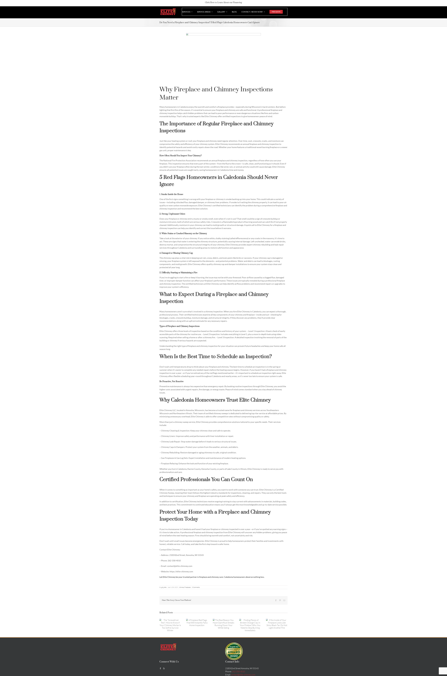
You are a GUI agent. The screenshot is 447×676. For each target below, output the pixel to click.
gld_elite (163, 587)
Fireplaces (188, 587)
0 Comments (196, 587)
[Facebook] (160, 668)
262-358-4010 (238, 671)
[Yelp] (164, 668)
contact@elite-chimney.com (243, 674)
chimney (181, 587)
